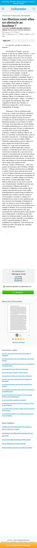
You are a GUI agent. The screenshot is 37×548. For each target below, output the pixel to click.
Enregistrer (19, 292)
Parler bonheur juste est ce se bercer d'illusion (17, 448)
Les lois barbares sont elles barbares (14, 444)
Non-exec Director (22, 2)
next (29, 335)
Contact (21, 3)
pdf (15, 278)
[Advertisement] (19, 252)
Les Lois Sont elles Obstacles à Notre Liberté (16, 440)
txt (16, 276)
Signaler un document (18, 342)
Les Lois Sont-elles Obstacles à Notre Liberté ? (15, 372)
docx (15, 280)
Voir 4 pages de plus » (18, 271)
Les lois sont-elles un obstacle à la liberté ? (14, 400)
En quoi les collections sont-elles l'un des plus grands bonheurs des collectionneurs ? (17, 396)
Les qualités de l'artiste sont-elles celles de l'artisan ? (17, 376)
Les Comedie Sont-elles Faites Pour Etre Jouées (15, 369)
